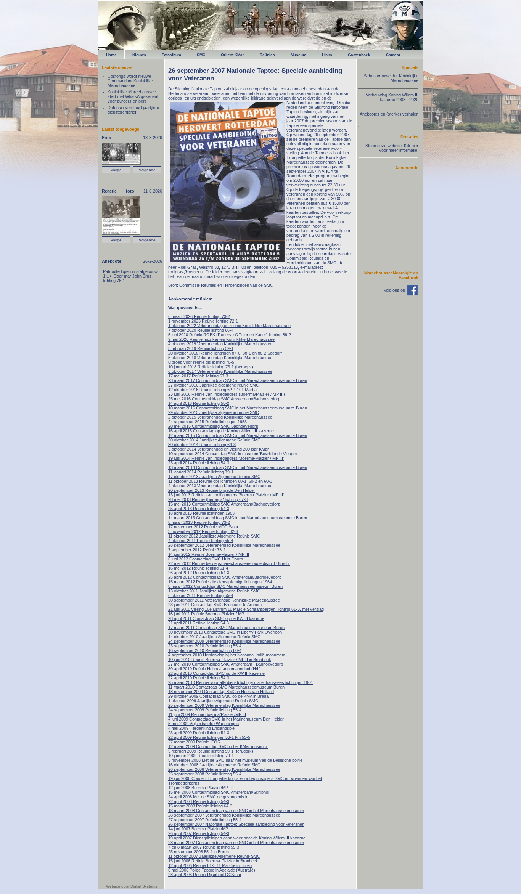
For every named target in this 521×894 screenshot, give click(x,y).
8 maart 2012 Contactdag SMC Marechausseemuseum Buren (225, 586)
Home (111, 55)
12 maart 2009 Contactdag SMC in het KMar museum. (218, 746)
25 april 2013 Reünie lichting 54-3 (198, 508)
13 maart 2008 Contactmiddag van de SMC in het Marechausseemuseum (236, 810)
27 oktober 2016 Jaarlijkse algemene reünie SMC (213, 385)
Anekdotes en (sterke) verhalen (389, 114)
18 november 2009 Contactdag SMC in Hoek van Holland (221, 691)
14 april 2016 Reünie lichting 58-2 (198, 403)
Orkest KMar (232, 55)
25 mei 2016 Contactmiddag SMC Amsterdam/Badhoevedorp (224, 398)
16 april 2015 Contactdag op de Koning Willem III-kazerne (221, 431)
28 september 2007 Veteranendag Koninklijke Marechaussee (224, 815)
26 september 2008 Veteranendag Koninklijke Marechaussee (224, 769)
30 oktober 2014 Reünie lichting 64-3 (202, 444)
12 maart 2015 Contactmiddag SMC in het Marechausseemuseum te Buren (237, 435)
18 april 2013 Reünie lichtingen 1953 (201, 513)
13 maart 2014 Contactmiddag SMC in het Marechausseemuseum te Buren (237, 467)
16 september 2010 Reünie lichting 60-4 (204, 650)
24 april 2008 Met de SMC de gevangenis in (208, 796)
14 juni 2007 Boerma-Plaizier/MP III (200, 829)
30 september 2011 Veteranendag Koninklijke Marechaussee (224, 600)
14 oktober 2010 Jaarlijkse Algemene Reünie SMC (214, 636)
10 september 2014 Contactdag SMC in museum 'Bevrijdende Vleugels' (233, 453)
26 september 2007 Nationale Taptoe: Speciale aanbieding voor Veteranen (236, 824)
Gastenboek (359, 55)
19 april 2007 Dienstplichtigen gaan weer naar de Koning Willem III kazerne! (237, 838)
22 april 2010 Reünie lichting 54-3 (198, 678)
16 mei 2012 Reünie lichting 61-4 (198, 568)
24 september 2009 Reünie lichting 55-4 (204, 710)
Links (327, 55)
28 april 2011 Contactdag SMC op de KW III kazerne (216, 618)
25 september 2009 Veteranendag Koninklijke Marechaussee (224, 705)
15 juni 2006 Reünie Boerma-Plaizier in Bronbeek (213, 861)
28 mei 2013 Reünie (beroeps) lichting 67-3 (208, 499)
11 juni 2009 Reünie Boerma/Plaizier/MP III (207, 714)
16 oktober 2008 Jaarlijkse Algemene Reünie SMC (214, 764)
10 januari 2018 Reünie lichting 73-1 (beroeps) (210, 366)
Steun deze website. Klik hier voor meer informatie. (391, 147)
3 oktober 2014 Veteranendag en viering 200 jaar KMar (218, 449)
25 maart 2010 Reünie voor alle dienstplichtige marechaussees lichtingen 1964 (240, 682)
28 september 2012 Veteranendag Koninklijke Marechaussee (224, 545)
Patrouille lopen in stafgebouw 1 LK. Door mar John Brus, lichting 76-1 (130, 276)
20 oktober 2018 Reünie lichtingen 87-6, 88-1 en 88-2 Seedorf (225, 353)
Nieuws (139, 55)
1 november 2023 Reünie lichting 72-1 (203, 321)
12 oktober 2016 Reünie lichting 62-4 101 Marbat (213, 389)
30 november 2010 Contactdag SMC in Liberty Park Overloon (225, 632)
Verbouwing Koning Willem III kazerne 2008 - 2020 (392, 97)
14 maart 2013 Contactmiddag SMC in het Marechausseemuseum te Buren (237, 517)
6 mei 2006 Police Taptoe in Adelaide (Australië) (211, 870)
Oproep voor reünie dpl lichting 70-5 (201, 362)
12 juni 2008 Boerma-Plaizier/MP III (200, 787)
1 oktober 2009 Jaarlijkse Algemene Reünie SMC (213, 700)
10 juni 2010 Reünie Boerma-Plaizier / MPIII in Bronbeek (219, 659)
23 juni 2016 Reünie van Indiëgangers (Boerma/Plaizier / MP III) (226, 394)
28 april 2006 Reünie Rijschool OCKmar (204, 874)
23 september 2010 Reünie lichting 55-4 (204, 646)
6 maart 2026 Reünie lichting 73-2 (199, 316)
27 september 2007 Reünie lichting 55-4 (204, 819)
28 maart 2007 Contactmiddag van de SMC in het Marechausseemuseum (236, 842)
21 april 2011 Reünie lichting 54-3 (198, 623)
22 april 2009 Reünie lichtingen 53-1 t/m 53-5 (209, 737)
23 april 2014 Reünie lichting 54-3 (198, 463)
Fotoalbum (171, 55)
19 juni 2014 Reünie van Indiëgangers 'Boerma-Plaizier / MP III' (226, 458)
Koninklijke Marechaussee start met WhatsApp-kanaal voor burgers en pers (133, 96)
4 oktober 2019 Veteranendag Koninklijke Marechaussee (220, 344)
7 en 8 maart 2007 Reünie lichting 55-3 (203, 847)
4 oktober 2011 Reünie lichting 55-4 (200, 540)
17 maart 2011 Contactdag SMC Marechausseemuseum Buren (226, 627)
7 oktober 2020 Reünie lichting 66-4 (200, 330)
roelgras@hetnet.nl (185, 272)
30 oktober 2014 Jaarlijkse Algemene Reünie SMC (214, 440)
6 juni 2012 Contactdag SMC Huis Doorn (205, 559)
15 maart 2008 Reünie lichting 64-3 (200, 806)
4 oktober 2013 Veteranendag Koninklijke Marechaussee (220, 485)
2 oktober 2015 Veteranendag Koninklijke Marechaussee (220, 417)
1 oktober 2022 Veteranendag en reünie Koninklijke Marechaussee (229, 325)
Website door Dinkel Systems (131, 886)
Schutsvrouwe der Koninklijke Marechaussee (391, 78)
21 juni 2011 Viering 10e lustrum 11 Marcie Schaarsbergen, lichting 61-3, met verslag (246, 609)
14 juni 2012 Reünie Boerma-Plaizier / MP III (208, 554)
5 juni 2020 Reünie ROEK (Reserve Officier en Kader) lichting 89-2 (229, 334)
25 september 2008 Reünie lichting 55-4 (204, 774)
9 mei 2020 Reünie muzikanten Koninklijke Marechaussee (221, 339)
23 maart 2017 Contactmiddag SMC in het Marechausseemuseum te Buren (237, 380)
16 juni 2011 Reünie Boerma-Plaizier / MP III (208, 614)
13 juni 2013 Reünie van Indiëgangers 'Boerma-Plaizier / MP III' (226, 495)
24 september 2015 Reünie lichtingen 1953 (207, 421)
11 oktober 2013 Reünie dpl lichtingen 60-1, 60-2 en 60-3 (220, 481)
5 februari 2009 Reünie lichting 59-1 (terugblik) (210, 751)
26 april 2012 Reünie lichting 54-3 (198, 572)
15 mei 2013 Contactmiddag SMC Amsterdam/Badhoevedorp (224, 504)
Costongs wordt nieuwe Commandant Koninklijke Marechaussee (130, 81)
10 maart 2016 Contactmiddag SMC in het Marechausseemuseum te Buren (237, 408)
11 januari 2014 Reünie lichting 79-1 (200, 472)
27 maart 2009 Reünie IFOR (194, 742)
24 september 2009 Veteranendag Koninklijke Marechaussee (224, 641)
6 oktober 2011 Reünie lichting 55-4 (200, 595)
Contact (393, 55)
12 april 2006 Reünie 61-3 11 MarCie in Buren (210, 865)
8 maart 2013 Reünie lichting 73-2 (199, 522)
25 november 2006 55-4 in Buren (198, 851)
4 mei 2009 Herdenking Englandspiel (201, 728)
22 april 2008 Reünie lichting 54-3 (198, 801)
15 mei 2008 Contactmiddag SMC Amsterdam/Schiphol (218, 792)
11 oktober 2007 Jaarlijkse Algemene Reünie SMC (214, 856)
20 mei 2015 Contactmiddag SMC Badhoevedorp (213, 426)
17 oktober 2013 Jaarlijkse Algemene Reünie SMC (214, 476)
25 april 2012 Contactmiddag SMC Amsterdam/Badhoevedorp (224, 577)
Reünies (267, 55)
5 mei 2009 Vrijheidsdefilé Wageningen (203, 723)
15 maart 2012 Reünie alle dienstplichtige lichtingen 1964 (220, 581)
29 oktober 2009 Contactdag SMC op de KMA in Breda (218, 696)
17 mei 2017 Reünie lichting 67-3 (198, 376)
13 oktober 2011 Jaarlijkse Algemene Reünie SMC (214, 591)
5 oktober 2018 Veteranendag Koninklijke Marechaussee (220, 357)
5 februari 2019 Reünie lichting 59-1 (200, 348)
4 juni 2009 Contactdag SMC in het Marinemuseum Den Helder (226, 719)
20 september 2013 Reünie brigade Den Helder (211, 490)
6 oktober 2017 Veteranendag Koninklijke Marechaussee (220, 371)
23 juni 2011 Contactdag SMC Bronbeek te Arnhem (215, 604)
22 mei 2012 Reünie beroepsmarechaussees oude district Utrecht (229, 563)
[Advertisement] (395, 220)
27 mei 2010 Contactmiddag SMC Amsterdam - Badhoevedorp (225, 664)
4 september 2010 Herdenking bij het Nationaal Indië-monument (226, 655)
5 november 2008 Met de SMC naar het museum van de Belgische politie (235, 760)
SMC (201, 55)
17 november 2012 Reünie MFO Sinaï (203, 527)
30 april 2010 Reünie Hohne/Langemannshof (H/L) (214, 668)
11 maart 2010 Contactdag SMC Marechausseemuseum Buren (226, 687)
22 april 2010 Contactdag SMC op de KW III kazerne (216, 673)
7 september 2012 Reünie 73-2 (196, 549)
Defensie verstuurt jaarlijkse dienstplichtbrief (133, 109)
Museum (298, 55)
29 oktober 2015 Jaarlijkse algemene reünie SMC (213, 412)
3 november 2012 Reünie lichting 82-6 (203, 531)
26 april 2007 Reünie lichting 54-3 (198, 833)
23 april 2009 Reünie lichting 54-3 (198, 732)
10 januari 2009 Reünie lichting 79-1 (201, 755)
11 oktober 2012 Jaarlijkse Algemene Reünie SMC (214, 536)
